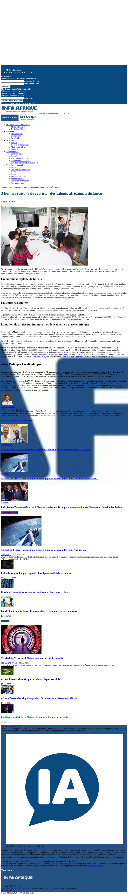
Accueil (4, 187)
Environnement (17, 154)
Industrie (14, 149)
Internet (14, 167)
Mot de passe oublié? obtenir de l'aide (16, 89)
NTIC (13, 172)
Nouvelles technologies (20, 145)
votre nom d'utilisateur (33, 81)
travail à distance (84, 357)
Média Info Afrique (13, 70)
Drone (13, 174)
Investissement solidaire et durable (24, 163)
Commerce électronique (20, 169)
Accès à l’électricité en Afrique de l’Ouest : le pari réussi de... (31, 679)
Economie (10, 140)
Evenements (16, 136)
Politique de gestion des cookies (13, 91)
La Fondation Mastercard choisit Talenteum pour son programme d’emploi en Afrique (45, 449)
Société (14, 156)
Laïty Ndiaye (6, 555)
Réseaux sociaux (17, 183)
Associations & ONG (19, 158)
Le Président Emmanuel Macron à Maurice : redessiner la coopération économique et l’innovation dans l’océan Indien (61, 507)
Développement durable (20, 160)
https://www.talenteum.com (12, 409)
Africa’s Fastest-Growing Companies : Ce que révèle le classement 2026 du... (40, 698)
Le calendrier (16, 138)
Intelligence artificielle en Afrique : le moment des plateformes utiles (35, 717)
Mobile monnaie (17, 178)
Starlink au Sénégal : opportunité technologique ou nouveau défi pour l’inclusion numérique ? (49, 478)
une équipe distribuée (59, 354)
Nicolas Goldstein (8, 202)
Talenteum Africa (38, 357)
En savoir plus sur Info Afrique (18, 125)
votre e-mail (29, 98)
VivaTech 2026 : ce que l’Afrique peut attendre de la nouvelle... (33, 658)
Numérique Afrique (9, 512)
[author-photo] (7, 404)
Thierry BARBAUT (9, 663)
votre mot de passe (31, 84)
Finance (14, 143)
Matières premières (18, 147)
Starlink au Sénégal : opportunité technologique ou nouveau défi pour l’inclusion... (43, 550)
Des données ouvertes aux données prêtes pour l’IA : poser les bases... (36, 592)
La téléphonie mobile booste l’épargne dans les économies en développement (39, 611)
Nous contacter (8, 870)
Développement (12, 151)
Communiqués (16, 134)
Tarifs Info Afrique (18, 129)
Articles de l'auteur (25, 420)
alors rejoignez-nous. (95, 866)
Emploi (10, 187)
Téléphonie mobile (18, 176)
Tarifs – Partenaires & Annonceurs (19, 72)
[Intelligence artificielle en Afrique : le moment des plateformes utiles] (7, 712)
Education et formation (20, 181)
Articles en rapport (9, 420)
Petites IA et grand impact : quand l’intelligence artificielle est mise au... (37, 573)
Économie (5, 621)
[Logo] (10, 120)
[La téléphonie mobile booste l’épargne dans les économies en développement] (7, 606)
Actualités (10, 131)
